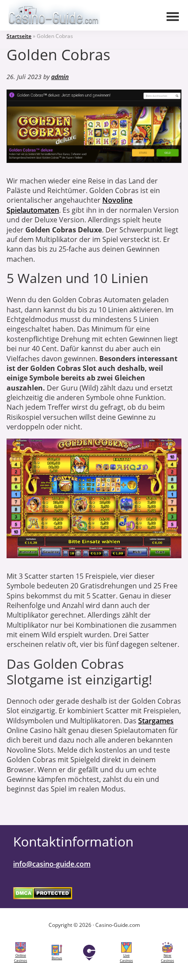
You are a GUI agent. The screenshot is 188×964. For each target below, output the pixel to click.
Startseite (19, 36)
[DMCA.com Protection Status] (42, 893)
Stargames (156, 721)
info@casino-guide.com (52, 864)
